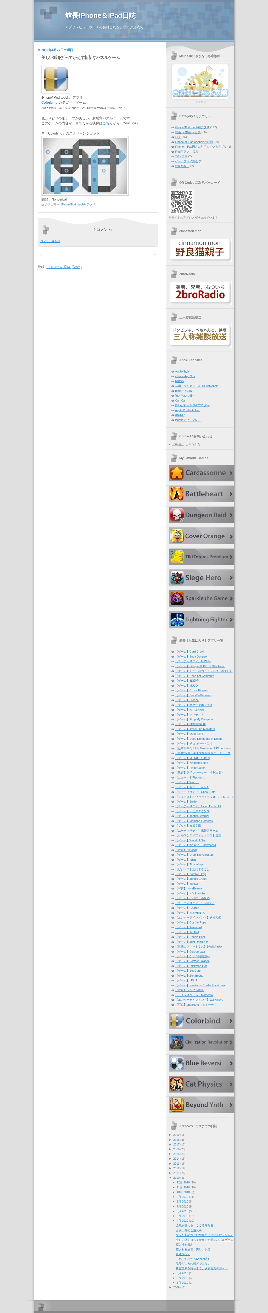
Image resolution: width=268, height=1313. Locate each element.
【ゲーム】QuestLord (189, 733)
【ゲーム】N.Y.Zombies (190, 893)
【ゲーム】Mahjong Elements (194, 820)
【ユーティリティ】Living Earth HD (198, 806)
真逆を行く (183, 1254)
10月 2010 (183, 1192)
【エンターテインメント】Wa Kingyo (199, 999)
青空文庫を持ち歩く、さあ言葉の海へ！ (202, 1268)
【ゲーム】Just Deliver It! (191, 941)
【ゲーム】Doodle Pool (190, 936)
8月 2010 (182, 1201)
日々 (178, 136)
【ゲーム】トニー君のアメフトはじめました (204, 670)
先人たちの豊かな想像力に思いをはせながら (204, 1235)
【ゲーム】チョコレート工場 (194, 743)
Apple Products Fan (187, 410)
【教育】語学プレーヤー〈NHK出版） (199, 772)
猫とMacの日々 (185, 395)
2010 (176, 1177)
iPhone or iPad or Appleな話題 (194, 141)
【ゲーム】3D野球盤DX (190, 724)
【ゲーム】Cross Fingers (191, 690)
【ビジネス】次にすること (192, 869)
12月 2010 (183, 1182)
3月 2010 (182, 1273)
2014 (176, 1158)
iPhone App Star (185, 376)
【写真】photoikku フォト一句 (194, 1004)
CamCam (181, 400)
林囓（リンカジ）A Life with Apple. (197, 385)
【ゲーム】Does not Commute (194, 675)
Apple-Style (182, 371)
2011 (176, 1173)
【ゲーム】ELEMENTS (190, 912)
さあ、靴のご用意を (189, 1230)
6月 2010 (182, 1211)
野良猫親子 (182, 166)
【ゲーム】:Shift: (186, 859)
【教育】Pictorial (186, 850)
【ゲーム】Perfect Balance (192, 961)
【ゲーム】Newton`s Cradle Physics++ (200, 985)
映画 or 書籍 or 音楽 (188, 132)
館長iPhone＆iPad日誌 (100, 15)
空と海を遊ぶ (184, 1244)
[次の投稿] (41, 257)
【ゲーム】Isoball (186, 883)
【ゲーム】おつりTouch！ (192, 787)
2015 (176, 1153)
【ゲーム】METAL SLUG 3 (192, 758)
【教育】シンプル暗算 (189, 990)
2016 (176, 1149)
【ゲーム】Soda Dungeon (191, 656)
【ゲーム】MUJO (186, 685)
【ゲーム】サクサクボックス (194, 704)
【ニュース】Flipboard (189, 777)
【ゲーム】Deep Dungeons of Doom (198, 738)
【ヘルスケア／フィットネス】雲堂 (198, 835)
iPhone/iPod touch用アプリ (78, 204)
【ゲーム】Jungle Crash (190, 878)
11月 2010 (183, 1187)
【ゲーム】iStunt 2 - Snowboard (195, 845)
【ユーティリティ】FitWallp (193, 661)
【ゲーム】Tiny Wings (189, 864)
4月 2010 (182, 1220)
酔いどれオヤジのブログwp (192, 405)
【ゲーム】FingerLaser (190, 767)
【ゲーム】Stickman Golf (191, 965)
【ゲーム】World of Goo (190, 840)
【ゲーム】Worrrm (187, 782)
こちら (108, 123)
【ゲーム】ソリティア (189, 714)
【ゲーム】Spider (186, 801)
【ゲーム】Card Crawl (189, 651)
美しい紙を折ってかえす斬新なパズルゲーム (80, 57)
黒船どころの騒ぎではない (193, 1263)
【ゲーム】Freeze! (187, 700)
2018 (176, 1139)
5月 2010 (182, 1215)
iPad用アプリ (183, 151)
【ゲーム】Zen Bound (189, 975)
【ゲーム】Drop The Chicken (194, 854)
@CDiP (180, 414)
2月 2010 (182, 1277)
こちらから (193, 444)
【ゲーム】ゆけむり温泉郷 (192, 898)
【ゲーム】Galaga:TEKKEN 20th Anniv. (200, 666)
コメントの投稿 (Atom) (64, 267)
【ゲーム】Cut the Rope (190, 922)
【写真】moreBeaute (188, 888)
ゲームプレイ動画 (186, 161)
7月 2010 (182, 1206)
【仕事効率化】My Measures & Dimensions (203, 748)
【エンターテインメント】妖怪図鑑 (198, 917)
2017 (176, 1144)
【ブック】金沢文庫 (188, 825)
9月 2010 (182, 1196)
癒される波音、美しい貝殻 (193, 1249)
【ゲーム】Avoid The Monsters (195, 729)
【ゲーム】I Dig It (186, 980)
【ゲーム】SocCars (188, 970)
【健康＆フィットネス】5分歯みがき (199, 946)
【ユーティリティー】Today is (195, 903)
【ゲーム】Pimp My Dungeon (194, 719)
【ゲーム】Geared (187, 907)
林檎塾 (179, 381)
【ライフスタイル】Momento (194, 995)
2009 (176, 1287)
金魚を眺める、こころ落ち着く (196, 1225)
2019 (176, 1134)
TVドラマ (181, 156)
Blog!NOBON (183, 390)
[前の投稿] (154, 257)
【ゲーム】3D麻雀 (187, 680)
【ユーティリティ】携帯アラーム (196, 830)
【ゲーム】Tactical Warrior (192, 815)
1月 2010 (182, 1282)
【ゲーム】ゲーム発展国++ (192, 956)
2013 (176, 1163)
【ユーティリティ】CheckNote (195, 791)
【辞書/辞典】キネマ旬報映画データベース (203, 753)
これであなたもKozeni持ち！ (194, 1258)
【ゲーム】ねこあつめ (189, 709)
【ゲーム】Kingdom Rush (191, 762)
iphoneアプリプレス (188, 419)
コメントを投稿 (50, 241)
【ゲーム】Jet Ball (187, 932)
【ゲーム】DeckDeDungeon (193, 695)
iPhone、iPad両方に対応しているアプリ (201, 146)
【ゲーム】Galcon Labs (190, 951)
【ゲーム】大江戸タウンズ (192, 811)
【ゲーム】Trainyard (188, 927)
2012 (176, 1168)
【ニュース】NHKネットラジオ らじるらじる (204, 796)
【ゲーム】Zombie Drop (190, 874)
